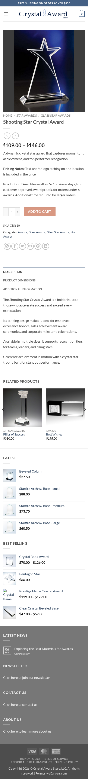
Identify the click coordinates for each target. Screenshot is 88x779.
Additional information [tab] (22, 289)
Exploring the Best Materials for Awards (43, 649)
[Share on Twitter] (22, 246)
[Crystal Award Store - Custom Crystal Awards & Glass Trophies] (44, 13)
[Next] (84, 418)
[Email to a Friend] (30, 246)
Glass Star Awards (55, 115)
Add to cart (39, 211)
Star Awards (26, 115)
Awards (22, 232)
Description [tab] (12, 272)
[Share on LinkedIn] (45, 246)
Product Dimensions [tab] (19, 280)
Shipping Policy (66, 762)
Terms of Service (56, 758)
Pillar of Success (14, 434)
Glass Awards (37, 232)
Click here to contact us (20, 704)
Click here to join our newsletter (26, 677)
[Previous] (3, 418)
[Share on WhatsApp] (7, 246)
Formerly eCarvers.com (51, 773)
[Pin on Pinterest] (37, 246)
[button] (5, 14)
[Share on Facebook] (14, 246)
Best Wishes (54, 434)
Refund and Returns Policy (31, 762)
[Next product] (7, 135)
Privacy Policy (30, 758)
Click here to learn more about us (27, 731)
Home (7, 115)
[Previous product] (15, 135)
